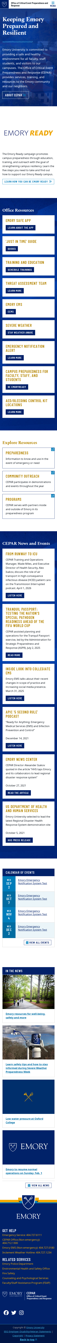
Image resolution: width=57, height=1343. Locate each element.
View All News (40, 1185)
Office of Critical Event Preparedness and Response (29, 4)
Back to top (27, 1340)
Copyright (18, 1335)
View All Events (39, 942)
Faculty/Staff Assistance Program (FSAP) (26, 1283)
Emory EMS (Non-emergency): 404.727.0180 (28, 1248)
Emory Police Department (17, 1264)
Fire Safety (8, 1273)
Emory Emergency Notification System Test (32, 881)
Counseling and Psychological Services (25, 1278)
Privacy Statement (34, 1335)
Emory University (35, 1327)
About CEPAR (17, 95)
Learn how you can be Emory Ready (26, 181)
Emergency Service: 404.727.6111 (22, 1235)
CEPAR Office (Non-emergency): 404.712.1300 (21, 1241)
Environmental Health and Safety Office (26, 1269)
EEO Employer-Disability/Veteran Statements (27, 1331)
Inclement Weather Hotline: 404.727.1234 (26, 1253)
